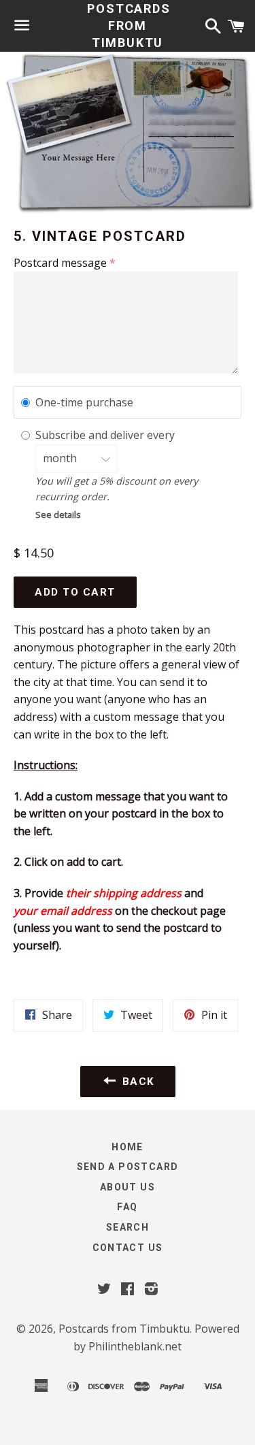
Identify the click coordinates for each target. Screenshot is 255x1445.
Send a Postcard (128, 1166)
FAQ (127, 1206)
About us (127, 1187)
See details (58, 514)
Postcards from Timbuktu (127, 25)
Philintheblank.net (135, 1346)
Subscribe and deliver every (106, 434)
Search (127, 1227)
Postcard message (60, 262)
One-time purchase (84, 402)
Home (127, 1146)
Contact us (127, 1247)
